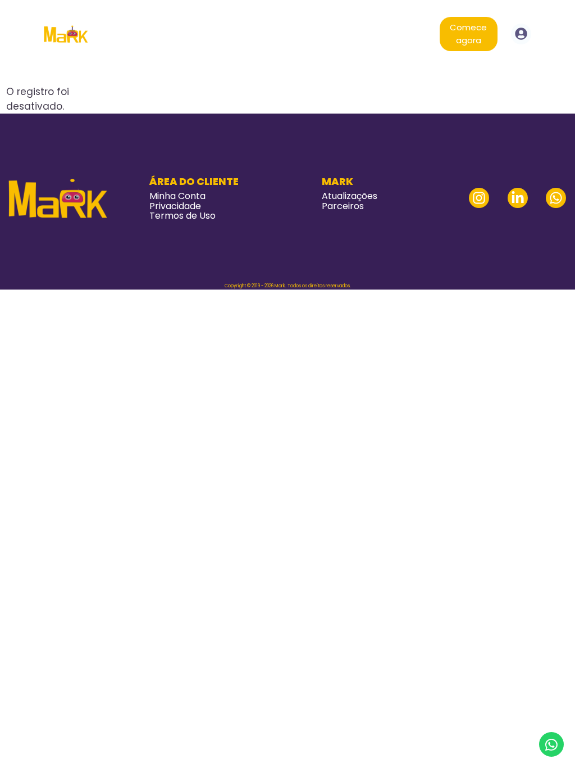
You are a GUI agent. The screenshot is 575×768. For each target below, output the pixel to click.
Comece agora (468, 33)
